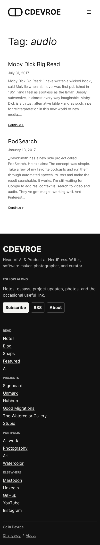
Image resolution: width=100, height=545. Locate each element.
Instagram (12, 510)
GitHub (9, 495)
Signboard (12, 385)
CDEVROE (43, 11)
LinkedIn (11, 487)
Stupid (9, 423)
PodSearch (22, 141)
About (56, 307)
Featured (11, 361)
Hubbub (10, 400)
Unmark (10, 393)
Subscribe (16, 307)
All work (10, 440)
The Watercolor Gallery (25, 415)
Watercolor (13, 463)
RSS (38, 307)
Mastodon (12, 480)
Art (6, 455)
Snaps (9, 353)
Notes (9, 338)
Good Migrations (18, 408)
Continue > (16, 125)
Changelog (12, 535)
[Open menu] (89, 12)
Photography (15, 448)
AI (5, 368)
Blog (7, 346)
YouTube (11, 502)
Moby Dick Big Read (34, 64)
